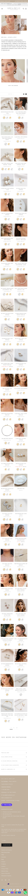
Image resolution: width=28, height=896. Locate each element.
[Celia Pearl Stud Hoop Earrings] (7, 505)
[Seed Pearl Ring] (20, 480)
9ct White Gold (12, 169)
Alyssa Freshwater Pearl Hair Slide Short (21, 539)
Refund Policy (4, 871)
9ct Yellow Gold (9, 169)
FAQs (2, 854)
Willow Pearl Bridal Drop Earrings (7, 264)
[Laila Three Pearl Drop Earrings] (7, 530)
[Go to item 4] (22, 108)
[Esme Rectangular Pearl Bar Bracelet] (20, 555)
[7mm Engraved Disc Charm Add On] (20, 505)
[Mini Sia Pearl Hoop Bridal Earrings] (20, 655)
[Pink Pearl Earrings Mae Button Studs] (7, 605)
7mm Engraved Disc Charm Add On (21, 514)
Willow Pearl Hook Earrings (20, 388)
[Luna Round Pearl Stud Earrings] (20, 355)
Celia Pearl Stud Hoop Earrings (7, 514)
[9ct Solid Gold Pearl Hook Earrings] (7, 680)
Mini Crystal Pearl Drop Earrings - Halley (20, 164)
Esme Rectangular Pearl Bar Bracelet (20, 564)
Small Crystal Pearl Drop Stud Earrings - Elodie (21, 264)
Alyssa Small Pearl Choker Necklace (21, 414)
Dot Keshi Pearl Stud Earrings (20, 189)
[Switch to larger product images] (23, 94)
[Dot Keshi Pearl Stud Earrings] (20, 180)
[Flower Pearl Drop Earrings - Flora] (7, 180)
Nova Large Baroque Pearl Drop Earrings (7, 239)
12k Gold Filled (18, 319)
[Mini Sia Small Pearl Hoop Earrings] (20, 330)
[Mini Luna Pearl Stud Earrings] (7, 380)
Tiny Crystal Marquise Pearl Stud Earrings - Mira (7, 289)
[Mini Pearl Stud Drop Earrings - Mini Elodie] (20, 230)
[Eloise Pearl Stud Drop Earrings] (20, 430)
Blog (2, 859)
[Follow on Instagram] (5, 880)
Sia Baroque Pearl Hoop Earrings (7, 339)
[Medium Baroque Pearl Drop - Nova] (7, 103)
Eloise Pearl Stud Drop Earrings (21, 439)
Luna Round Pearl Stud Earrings (21, 364)
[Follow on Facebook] (2, 880)
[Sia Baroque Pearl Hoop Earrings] (7, 330)
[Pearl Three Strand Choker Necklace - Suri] (20, 280)
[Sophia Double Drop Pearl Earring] (7, 580)
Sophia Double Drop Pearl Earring (7, 589)
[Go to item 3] (8, 108)
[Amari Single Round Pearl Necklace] (7, 405)
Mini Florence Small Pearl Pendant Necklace (7, 364)
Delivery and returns (6, 850)
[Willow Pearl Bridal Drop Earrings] (7, 255)
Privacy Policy (4, 868)
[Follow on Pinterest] (9, 880)
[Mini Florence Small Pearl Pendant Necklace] (7, 355)
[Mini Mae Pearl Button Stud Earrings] (7, 480)
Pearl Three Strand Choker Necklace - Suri (21, 289)
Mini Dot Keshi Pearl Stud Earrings (20, 214)
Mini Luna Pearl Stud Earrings (7, 389)
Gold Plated (9, 144)
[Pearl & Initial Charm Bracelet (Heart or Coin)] (20, 680)
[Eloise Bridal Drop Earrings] (20, 128)
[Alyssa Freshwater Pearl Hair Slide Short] (20, 530)
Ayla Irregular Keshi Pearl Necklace (7, 464)
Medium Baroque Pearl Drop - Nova (7, 112)
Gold (19, 544)
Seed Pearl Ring (20, 488)
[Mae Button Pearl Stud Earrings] (20, 455)
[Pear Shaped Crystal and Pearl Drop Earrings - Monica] (7, 128)
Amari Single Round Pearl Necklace (7, 414)
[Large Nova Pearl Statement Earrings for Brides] (7, 630)
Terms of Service (5, 873)
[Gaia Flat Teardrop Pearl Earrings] (7, 205)
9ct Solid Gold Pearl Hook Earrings (7, 689)
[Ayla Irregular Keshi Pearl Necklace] (7, 455)
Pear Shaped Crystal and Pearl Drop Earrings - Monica (7, 138)
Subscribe (6, 844)
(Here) (19, 3)
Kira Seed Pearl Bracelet (7, 438)
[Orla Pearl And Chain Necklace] (7, 555)
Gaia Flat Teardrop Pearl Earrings (7, 214)
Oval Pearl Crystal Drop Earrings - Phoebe (7, 164)
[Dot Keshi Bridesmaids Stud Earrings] (7, 655)
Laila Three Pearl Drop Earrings (7, 539)
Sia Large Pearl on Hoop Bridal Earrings (20, 589)
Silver (22, 544)
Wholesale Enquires (6, 875)
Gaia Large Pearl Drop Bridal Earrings (21, 614)
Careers (3, 866)
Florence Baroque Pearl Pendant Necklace (20, 314)
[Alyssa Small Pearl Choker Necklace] (20, 405)
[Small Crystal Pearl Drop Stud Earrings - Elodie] (20, 255)
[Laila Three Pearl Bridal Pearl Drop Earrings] (20, 103)
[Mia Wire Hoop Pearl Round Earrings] (7, 305)
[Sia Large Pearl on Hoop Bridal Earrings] (20, 580)
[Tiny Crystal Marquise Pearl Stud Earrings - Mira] (7, 280)
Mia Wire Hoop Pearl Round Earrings (7, 314)
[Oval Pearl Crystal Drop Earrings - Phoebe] (7, 155)
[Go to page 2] (16, 727)
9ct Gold (10, 117)
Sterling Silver (7, 117)
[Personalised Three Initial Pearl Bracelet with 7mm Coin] (7, 705)
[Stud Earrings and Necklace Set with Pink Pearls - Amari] (20, 705)
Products (3, 864)
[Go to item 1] (6, 108)
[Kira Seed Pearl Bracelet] (7, 430)
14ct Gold (24, 244)
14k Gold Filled (19, 117)
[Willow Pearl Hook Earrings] (20, 380)
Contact (3, 861)
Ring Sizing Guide (5, 852)
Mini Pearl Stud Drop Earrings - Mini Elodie (21, 239)
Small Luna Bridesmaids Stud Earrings (20, 639)
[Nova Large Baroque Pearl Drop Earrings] (7, 230)
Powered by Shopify (19, 886)
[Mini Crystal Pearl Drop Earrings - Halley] (20, 155)
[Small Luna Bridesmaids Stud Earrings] (20, 630)
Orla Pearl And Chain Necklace (7, 564)
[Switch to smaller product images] (26, 94)
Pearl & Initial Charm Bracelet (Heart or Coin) (20, 689)
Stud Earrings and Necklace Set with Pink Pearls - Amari (21, 714)
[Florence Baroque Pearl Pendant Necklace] (20, 305)
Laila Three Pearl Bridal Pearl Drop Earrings (20, 112)
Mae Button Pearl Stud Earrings (21, 464)
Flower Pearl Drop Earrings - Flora (7, 189)
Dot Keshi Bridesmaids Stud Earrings (7, 664)
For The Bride (13, 85)
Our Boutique (4, 781)
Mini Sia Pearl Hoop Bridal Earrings (21, 664)
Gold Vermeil (2, 169)
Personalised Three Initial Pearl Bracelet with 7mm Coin (7, 715)
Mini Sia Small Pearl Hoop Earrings (21, 339)
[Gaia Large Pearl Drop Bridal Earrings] (20, 605)
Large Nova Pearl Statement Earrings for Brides (7, 639)
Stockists (3, 857)
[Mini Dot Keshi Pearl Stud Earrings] (20, 205)
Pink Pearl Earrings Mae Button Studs (7, 614)
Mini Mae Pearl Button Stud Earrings (7, 489)
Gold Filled (4, 117)
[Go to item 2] (7, 108)
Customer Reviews (6, 786)
